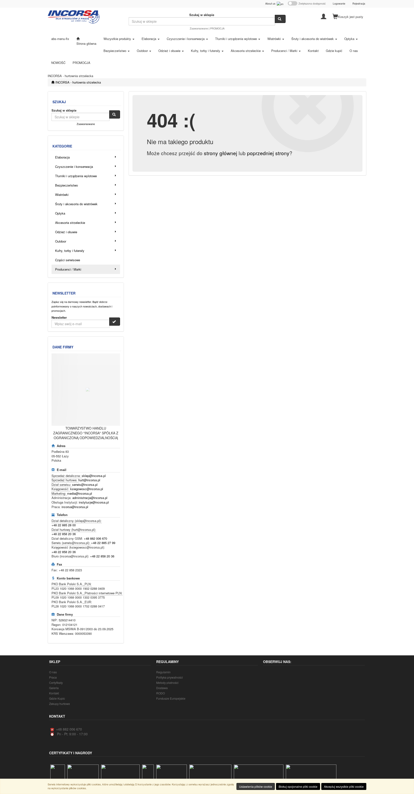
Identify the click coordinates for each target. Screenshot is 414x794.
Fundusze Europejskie (170, 698)
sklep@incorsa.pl (94, 475)
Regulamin (163, 672)
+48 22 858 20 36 (64, 534)
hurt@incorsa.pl (89, 480)
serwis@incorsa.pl (85, 484)
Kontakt (54, 693)
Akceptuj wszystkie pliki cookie (344, 786)
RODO (160, 693)
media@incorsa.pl (79, 493)
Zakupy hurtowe (59, 704)
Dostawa (162, 688)
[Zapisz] (114, 322)
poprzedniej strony (268, 153)
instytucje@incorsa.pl (94, 502)
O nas (53, 672)
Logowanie (339, 3)
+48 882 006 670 (95, 538)
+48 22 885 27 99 (103, 542)
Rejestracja (358, 3)
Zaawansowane (199, 28)
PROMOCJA (217, 28)
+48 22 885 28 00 (64, 525)
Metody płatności (167, 683)
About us (271, 3)
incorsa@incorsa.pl (75, 507)
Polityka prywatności (169, 677)
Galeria (54, 688)
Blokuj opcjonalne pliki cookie (298, 786)
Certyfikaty (56, 683)
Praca (53, 677)
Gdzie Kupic (57, 698)
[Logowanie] (323, 16)
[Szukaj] (280, 19)
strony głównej (220, 153)
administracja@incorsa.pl (89, 497)
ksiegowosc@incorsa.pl (86, 489)
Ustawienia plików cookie (255, 786)
